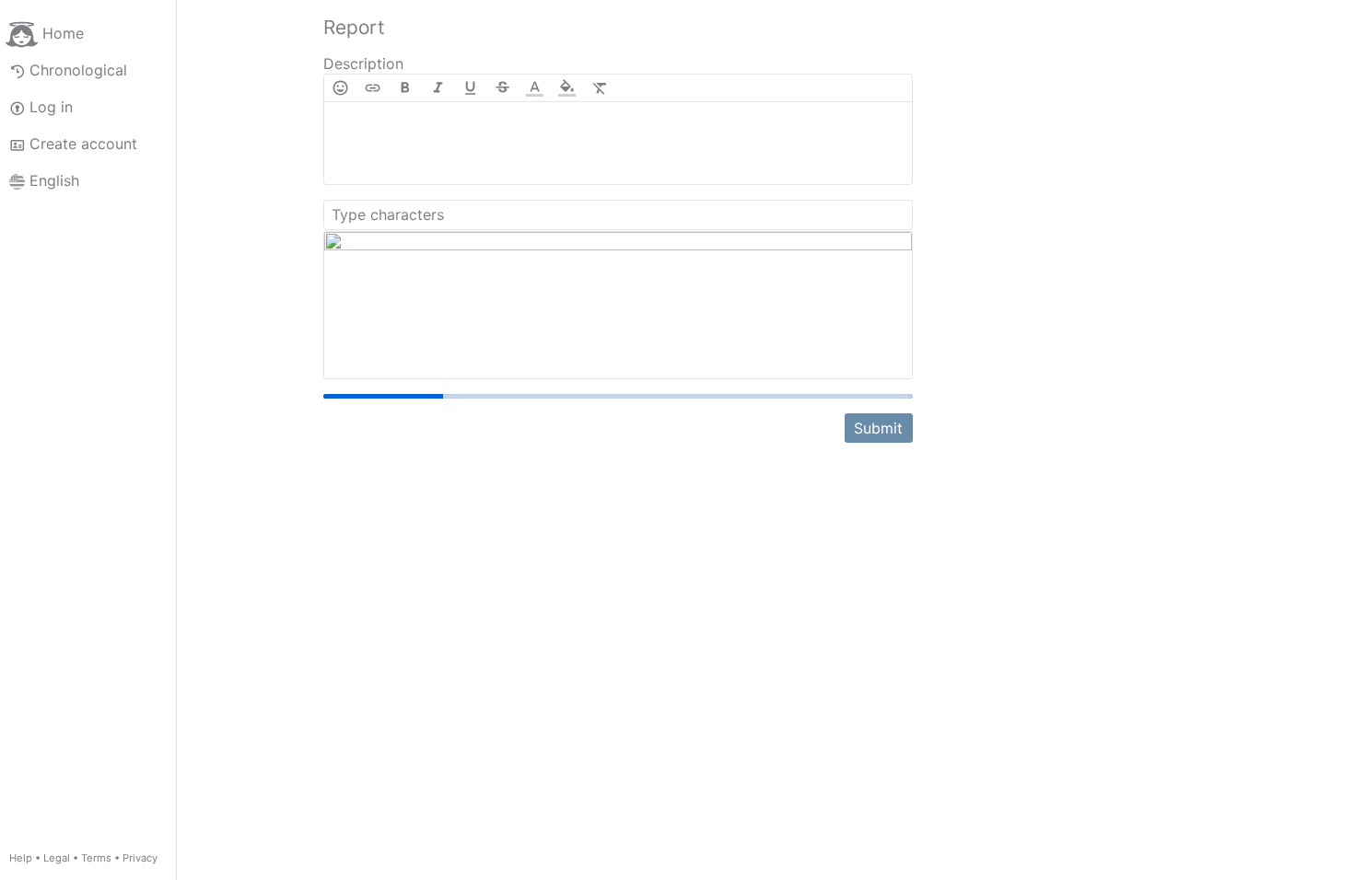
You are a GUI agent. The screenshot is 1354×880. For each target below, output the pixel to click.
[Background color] (567, 88)
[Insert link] (372, 88)
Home (63, 33)
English (54, 180)
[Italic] (438, 88)
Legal (56, 857)
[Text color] (535, 88)
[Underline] (470, 88)
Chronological (78, 70)
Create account (83, 143)
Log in (51, 107)
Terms (96, 857)
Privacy (140, 857)
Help (20, 857)
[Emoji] (340, 88)
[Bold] (405, 88)
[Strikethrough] (502, 88)
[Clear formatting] (600, 88)
